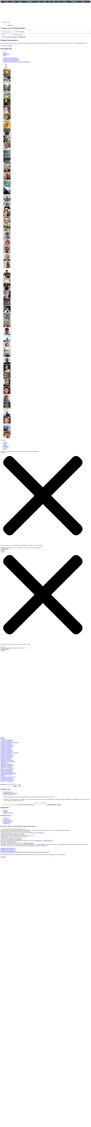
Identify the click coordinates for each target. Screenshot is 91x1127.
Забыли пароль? (15, 37)
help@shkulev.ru (12, 841)
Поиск (5, 444)
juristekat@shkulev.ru (48, 840)
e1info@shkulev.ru (38, 840)
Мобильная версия (7, 812)
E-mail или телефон (19, 31)
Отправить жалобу (52, 804)
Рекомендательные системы (7, 849)
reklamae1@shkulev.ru (29, 843)
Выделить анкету (7, 822)
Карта (4, 449)
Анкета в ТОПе (7, 819)
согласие (53, 854)
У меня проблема (7, 792)
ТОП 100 (5, 447)
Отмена (59, 804)
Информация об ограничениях (8, 848)
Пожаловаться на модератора (10, 793)
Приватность (6, 823)
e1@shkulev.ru (19, 839)
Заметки (5, 445)
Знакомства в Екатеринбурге (10, 58)
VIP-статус (6, 818)
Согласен (3, 857)
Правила (5, 811)
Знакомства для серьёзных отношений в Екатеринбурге (16, 61)
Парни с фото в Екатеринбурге (10, 60)
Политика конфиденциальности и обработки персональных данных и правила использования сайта (25, 852)
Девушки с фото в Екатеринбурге (11, 59)
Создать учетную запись (6, 45)
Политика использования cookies (9, 850)
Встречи (5, 446)
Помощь (5, 810)
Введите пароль (19, 34)
